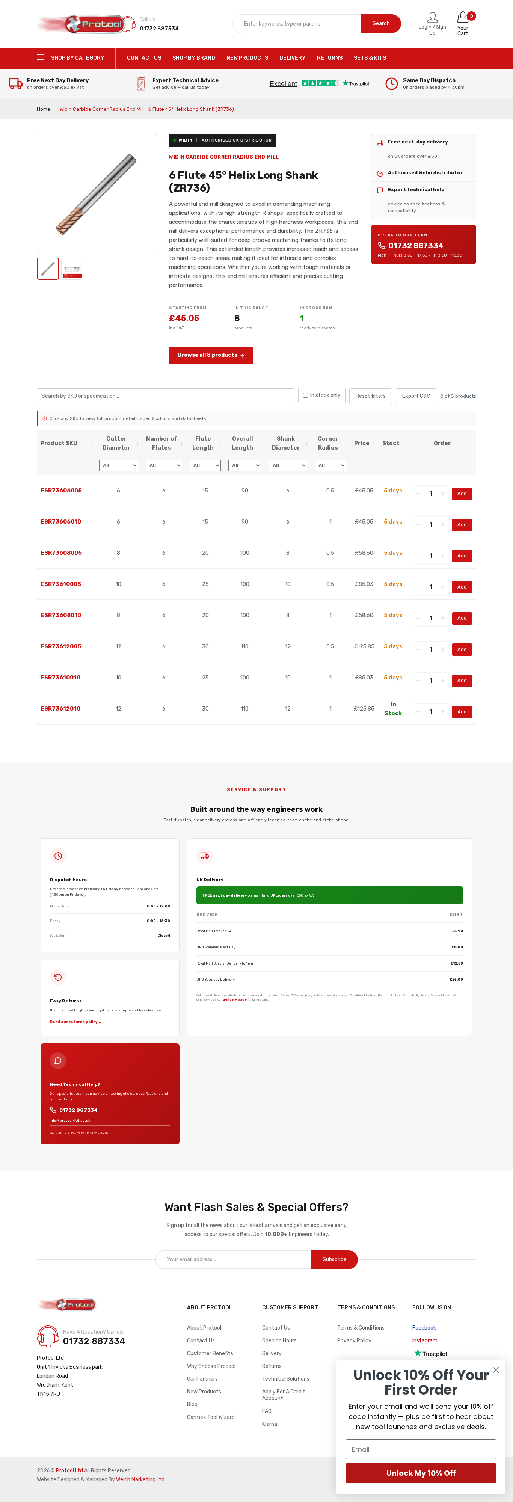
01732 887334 (416, 245)
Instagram (425, 1340)
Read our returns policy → (76, 1022)
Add (462, 493)
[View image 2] (72, 269)
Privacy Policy (354, 1340)
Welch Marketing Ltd (140, 1479)
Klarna (269, 1424)
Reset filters (371, 396)
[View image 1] (48, 269)
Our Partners (202, 1379)
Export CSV (416, 396)
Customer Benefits (210, 1353)
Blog (192, 1404)
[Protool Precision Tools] (82, 24)
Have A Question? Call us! (93, 1332)
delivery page (235, 999)
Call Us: (148, 20)
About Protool (204, 1328)
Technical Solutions (285, 1379)
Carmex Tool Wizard (211, 1417)
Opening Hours (279, 1340)
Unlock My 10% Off (421, 1473)
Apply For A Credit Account (283, 1395)
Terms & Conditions (361, 1328)
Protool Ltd (69, 1470)
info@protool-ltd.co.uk (70, 1120)
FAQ (267, 1411)
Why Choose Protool (211, 1366)
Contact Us (201, 1340)
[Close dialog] (495, 1370)
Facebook (424, 1328)
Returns (272, 1366)
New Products (204, 1392)
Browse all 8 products (207, 355)
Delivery (272, 1353)
